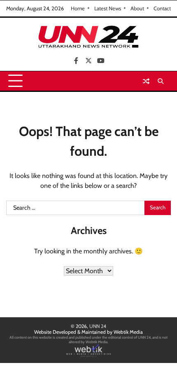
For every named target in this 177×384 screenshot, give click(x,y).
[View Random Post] (146, 81)
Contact (162, 8)
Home (78, 8)
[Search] (160, 81)
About (137, 8)
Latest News (107, 8)
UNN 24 (97, 326)
